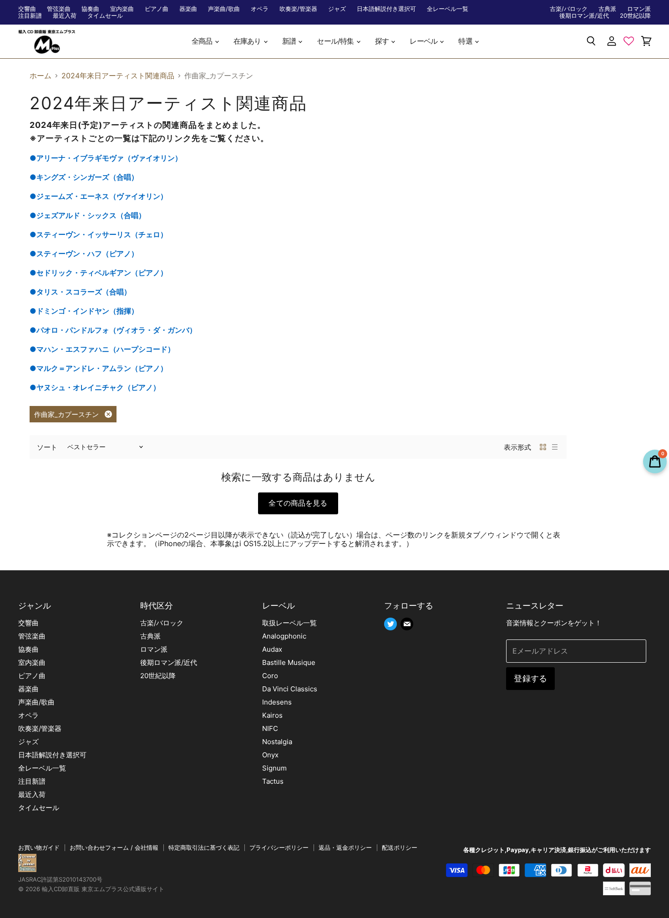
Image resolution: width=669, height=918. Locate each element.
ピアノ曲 (156, 8)
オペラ (260, 8)
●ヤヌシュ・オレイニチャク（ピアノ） (95, 387)
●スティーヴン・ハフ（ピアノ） (84, 253)
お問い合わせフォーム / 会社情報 (114, 847)
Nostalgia (277, 741)
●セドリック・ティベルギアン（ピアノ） (98, 272)
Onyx (270, 755)
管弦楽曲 (59, 8)
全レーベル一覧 (447, 8)
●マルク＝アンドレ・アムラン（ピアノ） (98, 368)
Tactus (273, 781)
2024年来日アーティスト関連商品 (117, 75)
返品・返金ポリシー (345, 847)
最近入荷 (64, 15)
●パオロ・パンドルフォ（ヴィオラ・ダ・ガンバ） (113, 330)
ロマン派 (639, 8)
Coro (270, 675)
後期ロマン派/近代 (584, 15)
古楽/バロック (569, 8)
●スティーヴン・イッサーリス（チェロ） (98, 234)
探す (382, 41)
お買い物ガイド (39, 847)
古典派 (607, 8)
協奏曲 (90, 8)
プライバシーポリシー (279, 847)
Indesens (277, 702)
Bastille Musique (288, 662)
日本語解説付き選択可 (386, 8)
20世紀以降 (635, 15)
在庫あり (248, 41)
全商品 (203, 41)
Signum (274, 768)
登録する (530, 678)
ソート (47, 447)
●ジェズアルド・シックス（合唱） (88, 215)
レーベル (424, 41)
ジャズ (337, 8)
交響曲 (27, 8)
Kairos (272, 715)
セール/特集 (336, 41)
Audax (272, 649)
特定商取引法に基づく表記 (203, 847)
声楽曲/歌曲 (224, 8)
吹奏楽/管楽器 (298, 8)
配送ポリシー (399, 847)
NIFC (270, 728)
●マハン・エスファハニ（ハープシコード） (102, 349)
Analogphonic (284, 636)
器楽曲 (188, 8)
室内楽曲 (122, 8)
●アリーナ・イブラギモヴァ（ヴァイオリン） (106, 157)
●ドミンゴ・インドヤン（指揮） (84, 310)
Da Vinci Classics (289, 689)
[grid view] (542, 446)
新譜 (290, 41)
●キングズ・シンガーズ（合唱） (84, 177)
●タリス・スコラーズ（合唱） (80, 291)
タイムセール (105, 15)
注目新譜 (30, 15)
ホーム (40, 75)
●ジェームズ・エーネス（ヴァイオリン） (98, 196)
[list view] (554, 446)
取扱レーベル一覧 (289, 623)
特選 (466, 41)
